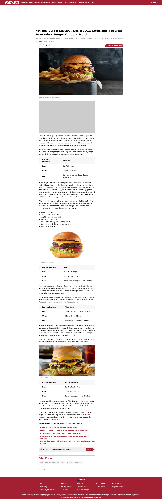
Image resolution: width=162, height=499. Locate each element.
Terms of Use (81, 487)
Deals (31, 2)
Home (41, 470)
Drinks (54, 2)
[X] (148, 2)
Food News (24, 2)
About (66, 2)
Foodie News (70, 462)
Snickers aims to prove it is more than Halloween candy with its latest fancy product (67, 442)
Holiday (63, 462)
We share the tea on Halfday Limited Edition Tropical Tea (60, 433)
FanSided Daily (117, 483)
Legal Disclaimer (117, 487)
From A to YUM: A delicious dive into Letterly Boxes (58, 427)
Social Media (78, 462)
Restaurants (45, 2)
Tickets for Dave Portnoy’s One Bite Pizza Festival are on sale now (64, 430)
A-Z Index (64, 490)
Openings (64, 483)
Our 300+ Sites (100, 483)
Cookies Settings (83, 490)
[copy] (49, 45)
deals (89, 149)
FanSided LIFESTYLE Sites (86, 2)
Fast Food (48, 462)
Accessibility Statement (47, 490)
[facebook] (151, 2)
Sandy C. (41, 41)
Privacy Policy (66, 487)
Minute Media (29, 494)
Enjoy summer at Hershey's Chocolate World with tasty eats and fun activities (64, 437)
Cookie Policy (100, 487)
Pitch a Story (43, 487)
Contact (80, 483)
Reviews (37, 2)
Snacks (59, 2)
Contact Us (72, 2)
